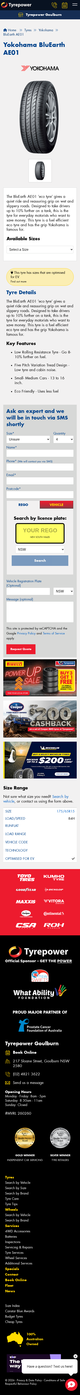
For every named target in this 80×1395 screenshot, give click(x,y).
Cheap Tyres (13, 1322)
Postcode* (13, 489)
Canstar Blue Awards (19, 1311)
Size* (10, 433)
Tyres (9, 1177)
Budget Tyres (14, 1316)
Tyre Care (12, 1199)
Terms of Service (54, 633)
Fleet (9, 1285)
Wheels (11, 1209)
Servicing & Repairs (19, 1247)
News (10, 1291)
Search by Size (15, 1188)
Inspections (12, 1242)
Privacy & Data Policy (29, 1380)
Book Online (16, 1280)
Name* (11, 447)
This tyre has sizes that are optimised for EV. (38, 276)
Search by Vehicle (17, 1183)
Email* (11, 475)
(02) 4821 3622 (26, 1074)
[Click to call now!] (54, 5)
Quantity (59, 433)
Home (11, 30)
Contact (11, 1274)
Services (12, 1226)
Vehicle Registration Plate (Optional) (23, 583)
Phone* (29, 461)
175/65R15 (66, 811)
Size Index (12, 1306)
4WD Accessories (17, 1231)
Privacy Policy (26, 633)
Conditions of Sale (54, 1380)
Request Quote (20, 649)
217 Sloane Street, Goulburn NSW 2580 (41, 1063)
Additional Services (18, 1263)
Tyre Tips (11, 1204)
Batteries (11, 1236)
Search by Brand (17, 1193)
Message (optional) (19, 599)
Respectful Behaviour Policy (21, 1384)
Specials (12, 1269)
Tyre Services (14, 1252)
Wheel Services (16, 1258)
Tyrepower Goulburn (43, 14)
